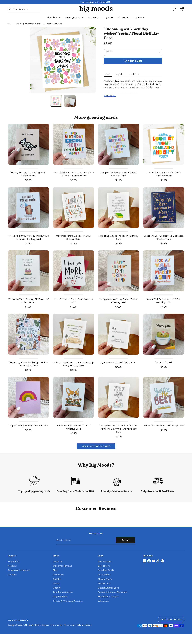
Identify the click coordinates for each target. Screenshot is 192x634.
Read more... (110, 95)
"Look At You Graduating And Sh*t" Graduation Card (163, 174)
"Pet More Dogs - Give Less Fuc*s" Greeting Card (73, 427)
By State (109, 17)
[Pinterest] (162, 560)
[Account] (174, 9)
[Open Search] (10, 9)
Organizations (60, 596)
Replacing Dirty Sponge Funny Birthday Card (118, 237)
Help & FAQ (13, 561)
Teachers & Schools (63, 592)
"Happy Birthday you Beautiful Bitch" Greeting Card (118, 174)
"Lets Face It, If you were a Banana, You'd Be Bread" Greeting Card (28, 237)
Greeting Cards (73, 17)
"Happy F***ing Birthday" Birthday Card (28, 425)
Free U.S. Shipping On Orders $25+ (96, 2)
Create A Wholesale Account (68, 600)
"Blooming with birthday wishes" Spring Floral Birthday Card (39, 24)
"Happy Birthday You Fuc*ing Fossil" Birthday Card (28, 174)
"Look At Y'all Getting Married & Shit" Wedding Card (163, 301)
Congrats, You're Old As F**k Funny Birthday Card (73, 237)
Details (108, 74)
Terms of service (56, 625)
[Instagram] (149, 560)
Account (12, 565)
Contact (12, 574)
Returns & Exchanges (19, 570)
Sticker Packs (105, 579)
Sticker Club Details (83, 625)
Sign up (125, 540)
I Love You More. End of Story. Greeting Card (73, 301)
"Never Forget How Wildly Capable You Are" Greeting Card (28, 364)
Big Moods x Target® (108, 596)
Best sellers (104, 565)
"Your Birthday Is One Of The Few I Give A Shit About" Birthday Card (73, 174)
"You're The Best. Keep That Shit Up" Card (163, 425)
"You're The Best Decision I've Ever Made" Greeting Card (163, 237)
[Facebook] (144, 560)
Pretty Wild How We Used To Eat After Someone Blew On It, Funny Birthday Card (118, 429)
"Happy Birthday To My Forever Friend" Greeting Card (119, 301)
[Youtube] (153, 560)
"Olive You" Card (163, 362)
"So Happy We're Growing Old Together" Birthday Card (28, 301)
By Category (94, 17)
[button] (181, 9)
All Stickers (52, 17)
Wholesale (123, 17)
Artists (56, 583)
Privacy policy (69, 625)
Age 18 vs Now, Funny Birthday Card (118, 362)
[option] (96, 2)
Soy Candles (104, 574)
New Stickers (104, 561)
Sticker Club (104, 583)
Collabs (57, 579)
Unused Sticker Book (108, 587)
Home (10, 24)
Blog (55, 570)
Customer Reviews (62, 565)
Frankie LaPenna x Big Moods (112, 592)
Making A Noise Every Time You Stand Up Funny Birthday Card (73, 364)
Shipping (120, 74)
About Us (137, 17)
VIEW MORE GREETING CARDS (96, 446)
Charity (56, 587)
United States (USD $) (169, 619)
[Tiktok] (157, 560)
